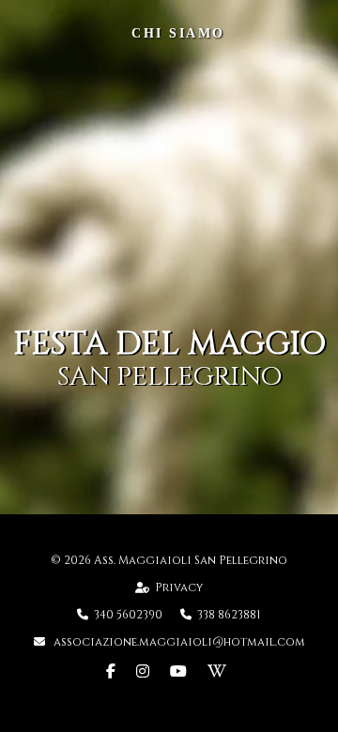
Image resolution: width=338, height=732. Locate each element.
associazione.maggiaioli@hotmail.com (178, 641)
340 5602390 (129, 614)
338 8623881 (229, 614)
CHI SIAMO (178, 33)
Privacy (179, 587)
